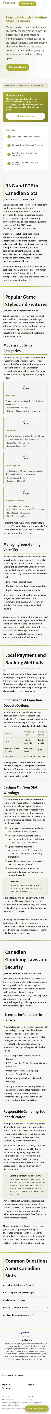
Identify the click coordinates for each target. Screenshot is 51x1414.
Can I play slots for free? (14, 1300)
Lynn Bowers (25, 1340)
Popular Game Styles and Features (27, 145)
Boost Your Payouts (35, 1408)
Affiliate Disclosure (9, 1400)
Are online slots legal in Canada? (18, 1285)
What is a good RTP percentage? (18, 1293)
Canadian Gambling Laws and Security (25, 163)
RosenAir (18, 1375)
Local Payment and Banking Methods (24, 154)
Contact (30, 1396)
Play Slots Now (16, 67)
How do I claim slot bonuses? (16, 1307)
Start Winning (26, 4)
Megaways (6, 1388)
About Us (5, 1396)
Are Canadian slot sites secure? (18, 1315)
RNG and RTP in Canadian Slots (26, 137)
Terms (29, 1400)
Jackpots (30, 1384)
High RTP (6, 1384)
